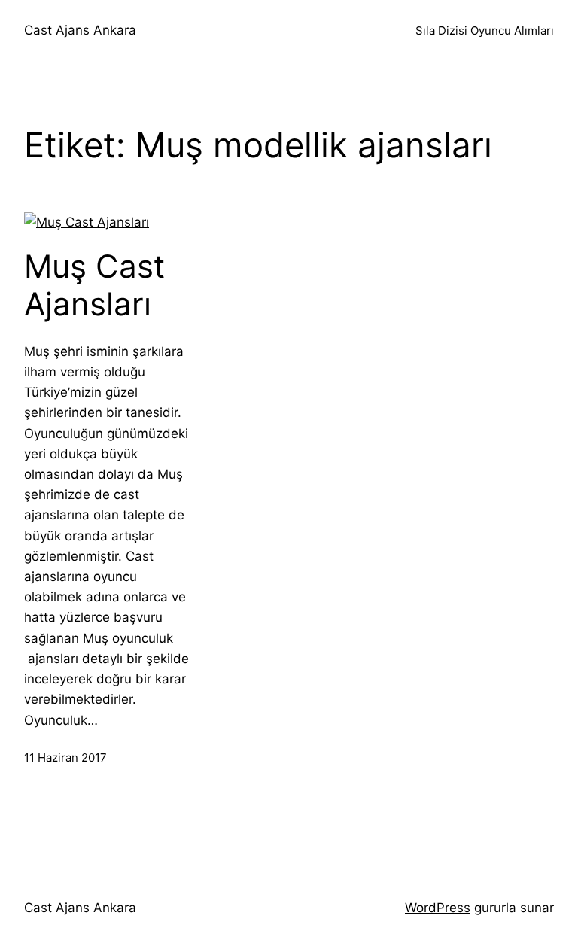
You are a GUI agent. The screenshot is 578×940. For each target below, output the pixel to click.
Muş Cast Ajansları (94, 285)
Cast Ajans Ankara (80, 30)
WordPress (437, 907)
